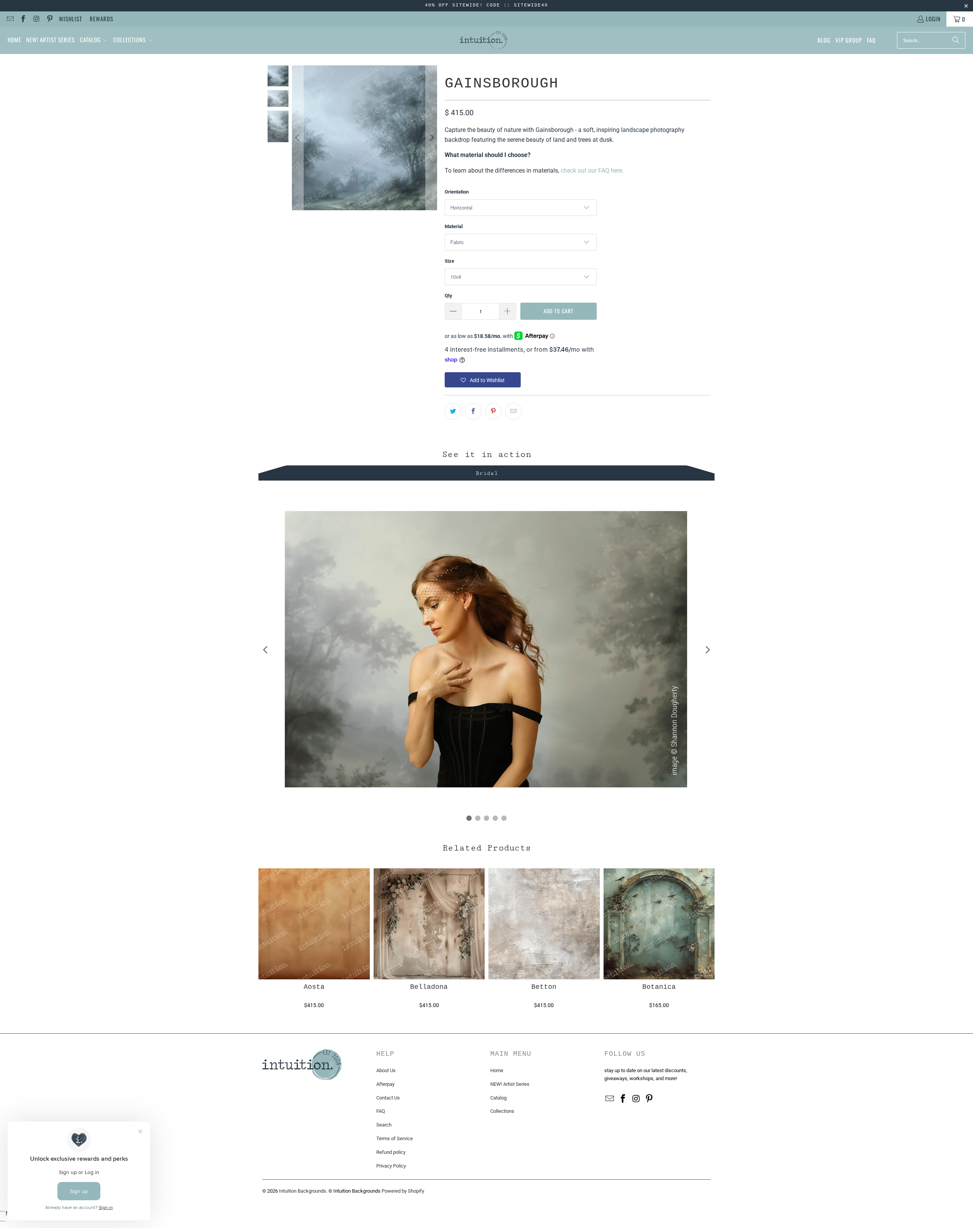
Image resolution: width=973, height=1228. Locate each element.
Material (454, 226)
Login (933, 18)
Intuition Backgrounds (302, 1191)
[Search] (955, 40)
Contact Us (388, 1098)
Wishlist (70, 18)
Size (449, 261)
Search (383, 1125)
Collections (502, 1111)
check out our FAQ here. (592, 170)
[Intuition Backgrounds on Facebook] (23, 19)
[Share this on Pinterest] (493, 411)
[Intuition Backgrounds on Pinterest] (49, 19)
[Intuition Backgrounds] (483, 40)
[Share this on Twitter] (453, 411)
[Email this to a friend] (513, 411)
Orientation (457, 192)
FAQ (380, 1111)
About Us (386, 1070)
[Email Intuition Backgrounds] (10, 19)
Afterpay (385, 1084)
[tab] (486, 472)
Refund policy (391, 1152)
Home (496, 1070)
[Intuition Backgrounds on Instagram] (36, 19)
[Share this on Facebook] (473, 411)
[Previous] (298, 138)
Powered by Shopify (403, 1191)
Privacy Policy (391, 1166)
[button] (94, 40)
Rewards (101, 18)
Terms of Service (394, 1138)
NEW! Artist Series (509, 1084)
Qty (448, 295)
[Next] (431, 138)
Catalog (498, 1098)
